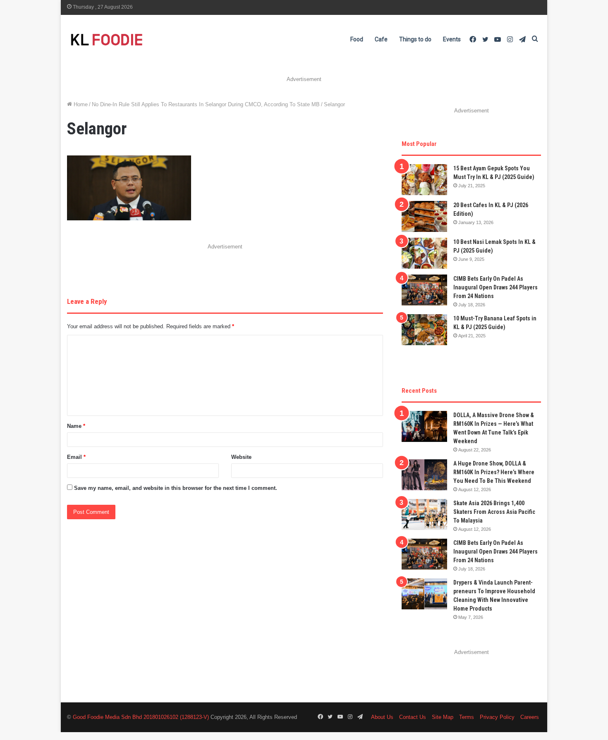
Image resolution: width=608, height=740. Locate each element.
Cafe (381, 39)
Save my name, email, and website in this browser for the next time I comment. (175, 488)
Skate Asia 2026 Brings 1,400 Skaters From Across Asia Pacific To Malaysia (494, 512)
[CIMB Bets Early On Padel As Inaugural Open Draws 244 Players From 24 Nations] (424, 290)
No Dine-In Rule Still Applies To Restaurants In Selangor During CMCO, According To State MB (206, 104)
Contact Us (412, 717)
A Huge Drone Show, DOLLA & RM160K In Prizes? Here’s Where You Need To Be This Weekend (493, 472)
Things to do (415, 39)
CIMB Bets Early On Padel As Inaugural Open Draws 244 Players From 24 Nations (495, 287)
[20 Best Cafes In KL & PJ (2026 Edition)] (424, 216)
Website (241, 457)
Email (76, 457)
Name (76, 426)
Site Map (442, 717)
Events (452, 39)
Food (356, 39)
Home (80, 104)
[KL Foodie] (139, 39)
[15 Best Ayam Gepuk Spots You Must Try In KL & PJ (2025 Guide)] (424, 179)
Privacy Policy (497, 717)
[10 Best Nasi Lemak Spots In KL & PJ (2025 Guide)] (424, 253)
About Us (382, 717)
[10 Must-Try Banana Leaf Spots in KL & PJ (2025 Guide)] (424, 329)
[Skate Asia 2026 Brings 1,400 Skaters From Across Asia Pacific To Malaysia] (424, 514)
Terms (466, 717)
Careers (529, 717)
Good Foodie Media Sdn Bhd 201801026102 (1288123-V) (141, 717)
